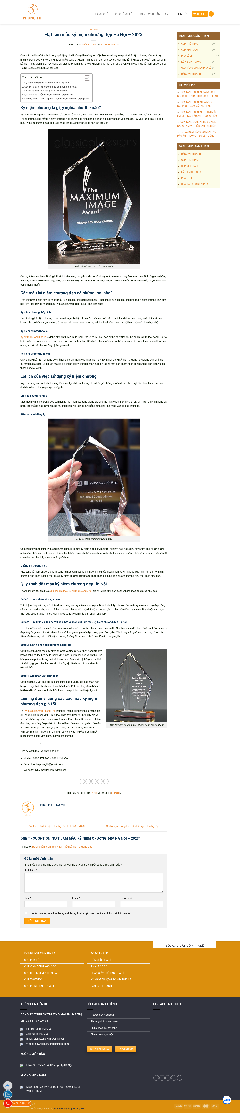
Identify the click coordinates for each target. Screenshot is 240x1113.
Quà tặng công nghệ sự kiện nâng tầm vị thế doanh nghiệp (196, 124)
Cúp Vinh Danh (190, 49)
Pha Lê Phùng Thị (110, 44)
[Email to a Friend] (94, 781)
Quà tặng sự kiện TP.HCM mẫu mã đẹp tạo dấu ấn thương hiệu (197, 114)
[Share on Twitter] (88, 781)
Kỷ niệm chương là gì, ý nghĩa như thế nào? (47, 82)
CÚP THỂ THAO (189, 43)
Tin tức (183, 13)
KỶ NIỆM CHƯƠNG (191, 61)
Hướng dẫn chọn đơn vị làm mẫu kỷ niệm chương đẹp (62, 846)
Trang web (126, 898)
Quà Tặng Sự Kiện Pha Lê (196, 67)
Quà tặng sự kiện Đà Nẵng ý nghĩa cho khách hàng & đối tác (197, 94)
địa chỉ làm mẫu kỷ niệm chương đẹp (71, 590)
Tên (27, 898)
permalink (115, 793)
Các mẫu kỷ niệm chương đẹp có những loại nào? (50, 86)
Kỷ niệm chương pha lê (33, 337)
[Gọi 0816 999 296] (7, 1103)
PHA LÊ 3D (187, 55)
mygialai (24, 1108)
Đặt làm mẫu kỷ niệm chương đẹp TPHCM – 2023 (56, 826)
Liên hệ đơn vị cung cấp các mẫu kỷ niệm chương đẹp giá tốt (56, 98)
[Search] (211, 14)
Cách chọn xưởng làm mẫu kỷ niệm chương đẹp (133, 826)
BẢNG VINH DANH (191, 73)
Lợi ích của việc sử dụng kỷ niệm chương (45, 90)
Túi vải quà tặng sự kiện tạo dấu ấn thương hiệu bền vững (196, 133)
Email (76, 898)
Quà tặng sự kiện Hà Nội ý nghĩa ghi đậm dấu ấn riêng (194, 104)
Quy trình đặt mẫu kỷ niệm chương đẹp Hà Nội (48, 94)
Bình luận (30, 870)
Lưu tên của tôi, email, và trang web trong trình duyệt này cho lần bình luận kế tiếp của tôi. (80, 913)
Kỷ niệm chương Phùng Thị (40, 710)
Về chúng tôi (124, 13)
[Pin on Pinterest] (100, 781)
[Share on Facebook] (82, 781)
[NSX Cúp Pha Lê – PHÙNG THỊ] (52, 12)
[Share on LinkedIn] (106, 781)
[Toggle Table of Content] (85, 78)
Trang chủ (100, 13)
